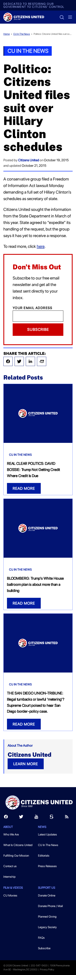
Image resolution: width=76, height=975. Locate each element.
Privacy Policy (47, 969)
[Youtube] (36, 817)
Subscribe (38, 329)
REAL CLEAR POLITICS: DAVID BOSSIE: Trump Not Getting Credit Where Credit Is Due (33, 469)
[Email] (41, 361)
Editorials (43, 855)
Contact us (10, 866)
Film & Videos (13, 887)
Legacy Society (47, 927)
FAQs (41, 937)
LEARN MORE (25, 764)
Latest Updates (47, 834)
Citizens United (28, 160)
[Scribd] (51, 817)
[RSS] (66, 817)
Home (6, 34)
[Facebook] (8, 361)
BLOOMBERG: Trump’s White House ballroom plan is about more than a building (35, 584)
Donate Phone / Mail (50, 906)
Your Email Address (33, 308)
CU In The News (21, 34)
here (41, 246)
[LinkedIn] (30, 361)
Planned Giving (47, 916)
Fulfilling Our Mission (16, 855)
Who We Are (11, 834)
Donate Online (46, 895)
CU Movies (10, 895)
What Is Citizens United (18, 845)
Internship (9, 876)
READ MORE (24, 488)
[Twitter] (19, 361)
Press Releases (47, 866)
